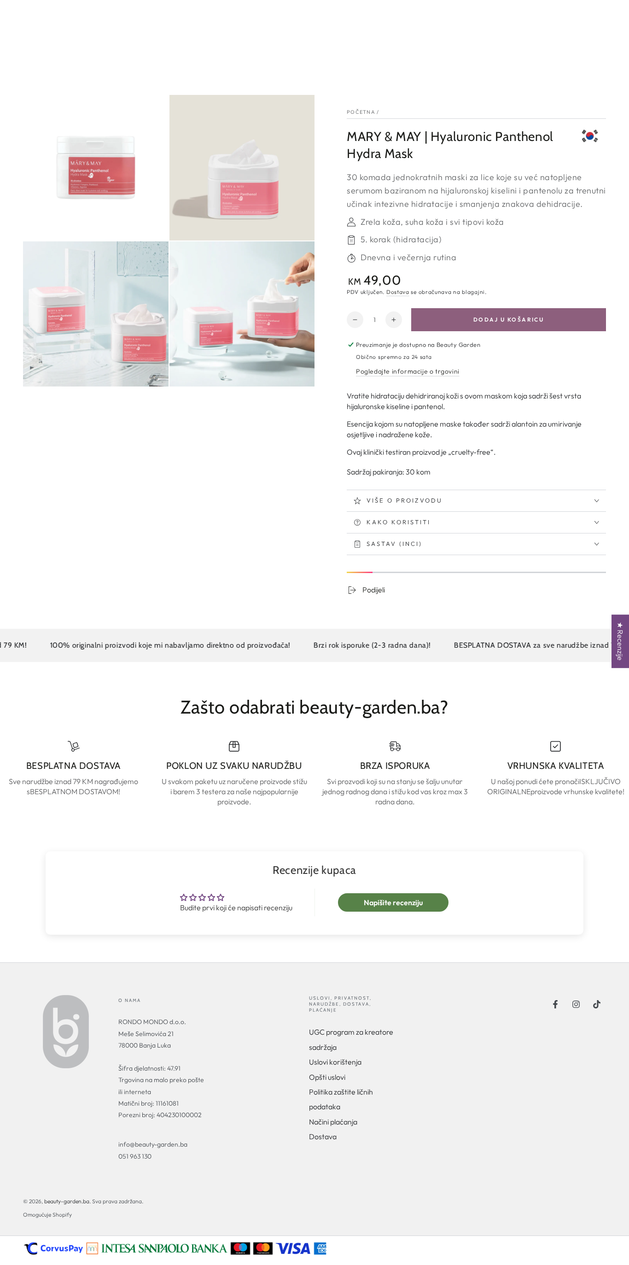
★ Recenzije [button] (620, 641)
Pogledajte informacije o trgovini (408, 371)
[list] (314, 773)
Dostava (397, 291)
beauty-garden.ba (66, 1201)
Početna (361, 112)
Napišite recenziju (393, 902)
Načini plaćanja (333, 1121)
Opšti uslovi (327, 1077)
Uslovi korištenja (335, 1061)
